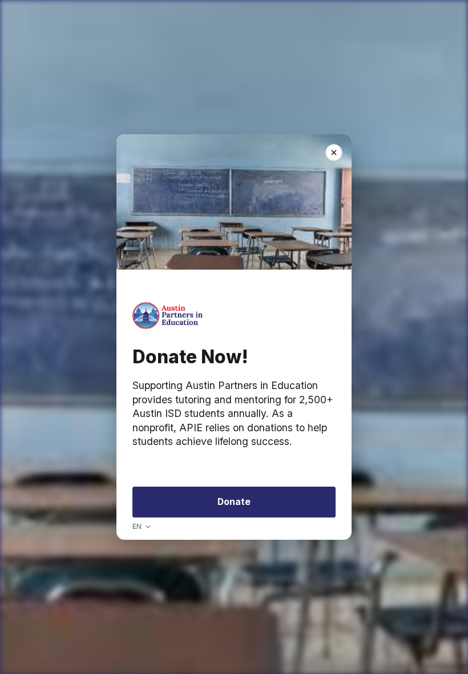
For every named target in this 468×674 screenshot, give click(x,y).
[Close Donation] (334, 153)
